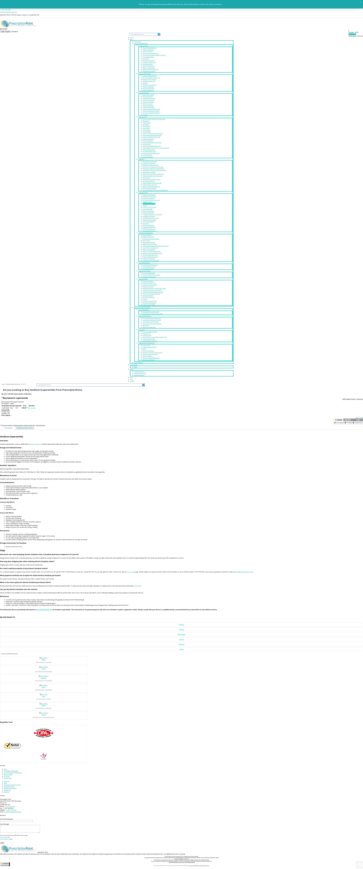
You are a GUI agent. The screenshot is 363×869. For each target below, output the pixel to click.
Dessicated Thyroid (148, 268)
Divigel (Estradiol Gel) (149, 297)
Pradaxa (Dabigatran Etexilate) (151, 109)
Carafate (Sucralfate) (149, 216)
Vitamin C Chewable (148, 351)
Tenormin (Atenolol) (148, 102)
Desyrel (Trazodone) (148, 60)
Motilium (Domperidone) (149, 196)
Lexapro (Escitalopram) (149, 62)
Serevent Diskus (147, 155)
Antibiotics (141, 159)
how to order (131, 572)
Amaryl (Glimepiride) (148, 88)
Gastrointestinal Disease (13, 384)
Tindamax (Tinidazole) (149, 163)
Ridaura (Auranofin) (148, 237)
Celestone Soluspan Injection (151, 239)
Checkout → (352, 34)
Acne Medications (143, 310)
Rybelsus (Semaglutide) (149, 79)
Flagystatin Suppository (149, 303)
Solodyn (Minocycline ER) (150, 185)
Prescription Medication (141, 43)
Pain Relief (141, 329)
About (131, 369)
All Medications (138, 362)
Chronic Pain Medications (145, 233)
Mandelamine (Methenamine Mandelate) (154, 170)
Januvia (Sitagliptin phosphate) (151, 78)
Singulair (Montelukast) (149, 151)
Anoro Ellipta (146, 128)
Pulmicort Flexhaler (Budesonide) (152, 135)
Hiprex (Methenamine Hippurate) (152, 183)
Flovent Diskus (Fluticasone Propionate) (154, 119)
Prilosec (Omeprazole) (149, 195)
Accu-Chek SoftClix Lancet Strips (152, 320)
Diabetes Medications (144, 73)
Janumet (145, 83)
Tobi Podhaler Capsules (149, 188)
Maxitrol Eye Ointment (149, 172)
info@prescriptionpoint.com (8, 12)
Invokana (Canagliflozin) (149, 85)
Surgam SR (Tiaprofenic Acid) (151, 260)
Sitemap (6, 792)
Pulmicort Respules (148, 139)
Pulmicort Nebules (148, 141)
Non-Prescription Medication (142, 307)
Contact (132, 381)
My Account (3, 29)
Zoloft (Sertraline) (148, 51)
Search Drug (137, 41)
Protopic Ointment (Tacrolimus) (151, 275)
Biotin (144, 349)
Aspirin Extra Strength (149, 339)
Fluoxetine (146, 59)
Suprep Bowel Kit (147, 209)
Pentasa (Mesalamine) (149, 227)
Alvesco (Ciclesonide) (149, 150)
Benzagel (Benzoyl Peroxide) (151, 312)
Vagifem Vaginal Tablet (149, 283)
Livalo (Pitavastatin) (148, 100)
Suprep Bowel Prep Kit (149, 231)
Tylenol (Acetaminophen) (150, 332)
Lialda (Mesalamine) (148, 225)
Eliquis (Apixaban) (148, 96)
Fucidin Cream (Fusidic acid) (150, 165)
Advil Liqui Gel (147, 333)
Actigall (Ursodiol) (147, 202)
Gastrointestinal (143, 192)
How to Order (133, 365)
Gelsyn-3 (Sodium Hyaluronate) (152, 251)
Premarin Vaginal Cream (150, 301)
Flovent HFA (146, 121)
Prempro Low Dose (148, 287)
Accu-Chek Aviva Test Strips (150, 322)
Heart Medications (143, 92)
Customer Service (139, 371)
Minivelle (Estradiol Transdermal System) (154, 288)
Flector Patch (146, 241)
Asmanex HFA (146, 144)
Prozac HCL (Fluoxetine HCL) (150, 53)
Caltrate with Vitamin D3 (149, 347)
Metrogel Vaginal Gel (149, 181)
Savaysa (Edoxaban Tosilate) (151, 111)
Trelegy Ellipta (147, 123)
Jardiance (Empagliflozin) (150, 76)
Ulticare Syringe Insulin (149, 327)
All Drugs (6, 776)
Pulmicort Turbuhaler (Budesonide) (153, 133)
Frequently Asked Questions (12, 785)
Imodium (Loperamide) (149, 204)
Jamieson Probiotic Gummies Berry (152, 352)
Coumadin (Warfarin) (149, 107)
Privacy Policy (3, 837)
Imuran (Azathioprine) (149, 273)
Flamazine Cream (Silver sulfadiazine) (153, 174)
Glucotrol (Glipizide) (148, 87)
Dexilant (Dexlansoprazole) (150, 218)
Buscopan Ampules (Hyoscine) (151, 200)
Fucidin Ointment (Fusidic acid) (151, 186)
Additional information (25, 428)
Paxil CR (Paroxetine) (148, 66)
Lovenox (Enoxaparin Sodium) (151, 113)
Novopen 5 (146, 325)
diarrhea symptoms (35, 444)
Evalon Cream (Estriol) (149, 305)
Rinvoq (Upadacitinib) (149, 250)
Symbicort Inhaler (148, 157)
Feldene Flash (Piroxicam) (150, 244)
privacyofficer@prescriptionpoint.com (199, 865)
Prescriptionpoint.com (44, 610)
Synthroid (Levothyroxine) (150, 265)
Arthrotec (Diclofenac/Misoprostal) (152, 253)
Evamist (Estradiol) (148, 296)
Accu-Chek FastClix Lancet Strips (152, 318)
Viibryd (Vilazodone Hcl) (149, 48)
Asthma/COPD (142, 117)
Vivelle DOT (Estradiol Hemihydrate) (153, 292)
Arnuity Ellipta (146, 130)
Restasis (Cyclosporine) (149, 277)
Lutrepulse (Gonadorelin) (150, 285)
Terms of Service (4, 839)
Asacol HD (145, 223)
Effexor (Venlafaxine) (149, 68)
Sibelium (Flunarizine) (149, 259)
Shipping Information (140, 373)
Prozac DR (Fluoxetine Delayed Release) (154, 55)
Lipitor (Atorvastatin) (148, 95)
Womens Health (143, 279)
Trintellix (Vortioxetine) (149, 71)
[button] (5, 864)
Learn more (137, 586)
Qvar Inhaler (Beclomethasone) (152, 146)
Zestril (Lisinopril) (147, 104)
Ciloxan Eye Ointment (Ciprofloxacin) (153, 167)
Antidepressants (143, 46)
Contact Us (7, 790)
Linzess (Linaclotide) (148, 213)
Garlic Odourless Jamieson (150, 354)
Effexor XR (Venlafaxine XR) (150, 69)
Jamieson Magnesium (149, 360)
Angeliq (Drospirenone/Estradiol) (152, 290)
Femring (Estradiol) (148, 281)
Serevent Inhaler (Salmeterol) (151, 153)
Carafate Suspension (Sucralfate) (152, 214)
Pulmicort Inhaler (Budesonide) (151, 137)
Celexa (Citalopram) (148, 50)
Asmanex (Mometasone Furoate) (152, 142)
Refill (135, 367)
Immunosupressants (144, 271)
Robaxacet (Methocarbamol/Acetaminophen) (155, 246)
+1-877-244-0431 (5, 9)
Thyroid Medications (144, 263)
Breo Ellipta (146, 124)
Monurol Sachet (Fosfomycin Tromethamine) (155, 190)
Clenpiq (145, 205)
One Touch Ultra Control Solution (152, 324)
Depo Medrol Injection (149, 242)
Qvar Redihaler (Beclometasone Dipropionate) (156, 148)
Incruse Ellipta (147, 132)
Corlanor (145, 114)
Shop (131, 39)
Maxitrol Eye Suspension (150, 161)
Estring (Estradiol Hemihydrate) (151, 294)
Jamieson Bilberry (148, 356)
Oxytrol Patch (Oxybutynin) (150, 248)
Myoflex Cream (147, 335)
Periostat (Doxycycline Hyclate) (151, 179)
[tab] (8, 428)
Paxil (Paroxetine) (148, 64)
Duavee (145, 299)
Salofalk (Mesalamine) (149, 229)
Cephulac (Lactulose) (148, 198)
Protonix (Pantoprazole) (149, 207)
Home (131, 37)
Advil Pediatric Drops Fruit (150, 341)
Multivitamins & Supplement (146, 343)
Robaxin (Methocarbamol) (150, 257)
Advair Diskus (146, 126)
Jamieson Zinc (147, 345)
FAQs (131, 377)
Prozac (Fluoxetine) (148, 57)
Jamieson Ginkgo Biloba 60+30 (151, 358)
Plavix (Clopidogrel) (148, 105)
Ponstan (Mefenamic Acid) (150, 255)
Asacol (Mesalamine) (148, 222)
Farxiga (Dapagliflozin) (149, 81)
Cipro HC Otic (146, 177)
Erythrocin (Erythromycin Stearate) (152, 176)
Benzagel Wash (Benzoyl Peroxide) (153, 314)
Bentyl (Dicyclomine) (148, 211)
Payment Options (139, 375)
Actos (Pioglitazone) (148, 90)
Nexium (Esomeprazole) (149, 220)
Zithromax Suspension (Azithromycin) (153, 169)
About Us (6, 781)
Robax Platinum (147, 235)
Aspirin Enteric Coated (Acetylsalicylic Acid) (155, 337)
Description (8, 428)
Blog (131, 379)
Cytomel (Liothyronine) (149, 267)
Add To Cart (31, 408)
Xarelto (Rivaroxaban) (149, 98)
